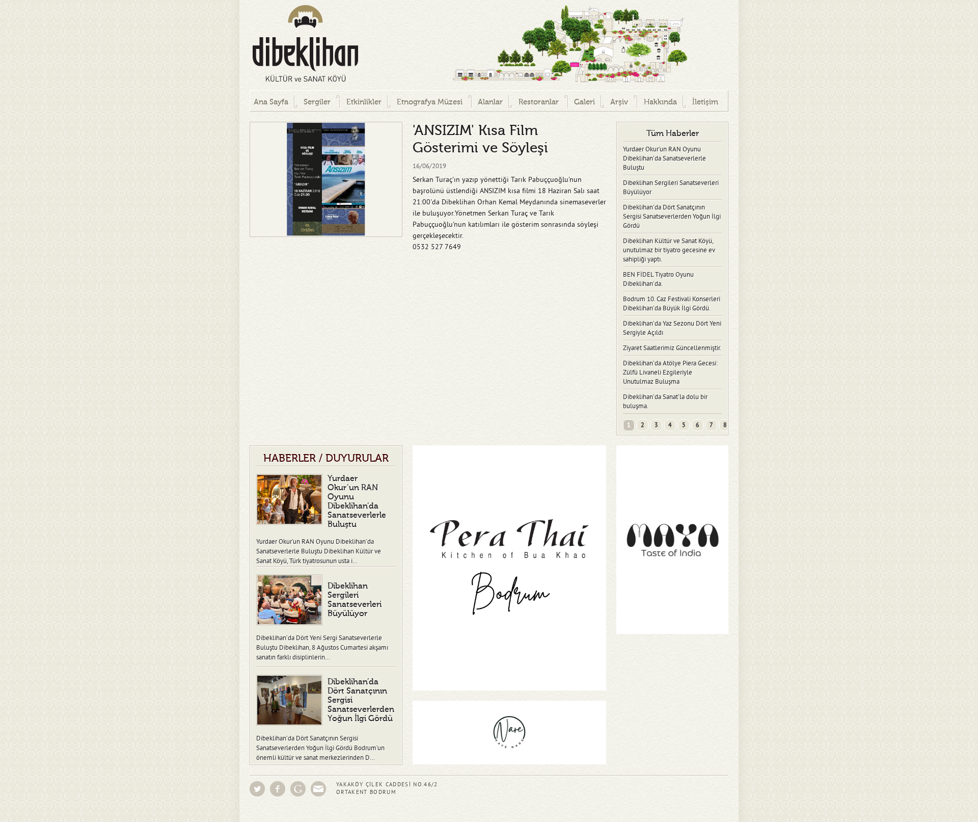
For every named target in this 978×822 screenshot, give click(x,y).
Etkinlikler (364, 102)
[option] (326, 179)
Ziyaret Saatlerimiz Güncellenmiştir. (672, 348)
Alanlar (490, 102)
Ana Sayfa (271, 102)
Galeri (584, 102)
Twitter (257, 789)
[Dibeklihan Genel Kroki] (530, 45)
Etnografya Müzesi (430, 102)
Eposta (318, 789)
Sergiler (317, 102)
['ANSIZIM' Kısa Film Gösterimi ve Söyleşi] (326, 179)
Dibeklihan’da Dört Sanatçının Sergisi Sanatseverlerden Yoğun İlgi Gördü (672, 216)
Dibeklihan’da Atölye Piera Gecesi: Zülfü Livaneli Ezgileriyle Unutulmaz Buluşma (670, 372)
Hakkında (660, 102)
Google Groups (298, 789)
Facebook (277, 789)
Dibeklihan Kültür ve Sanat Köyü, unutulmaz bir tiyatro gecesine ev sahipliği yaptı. (669, 250)
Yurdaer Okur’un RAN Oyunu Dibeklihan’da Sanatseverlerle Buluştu (664, 158)
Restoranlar (539, 102)
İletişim (705, 102)
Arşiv (619, 102)
